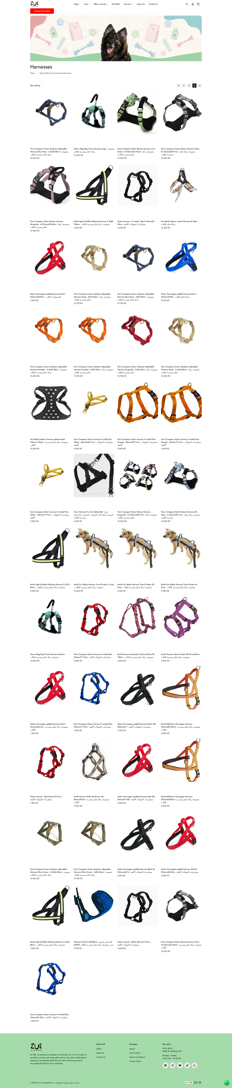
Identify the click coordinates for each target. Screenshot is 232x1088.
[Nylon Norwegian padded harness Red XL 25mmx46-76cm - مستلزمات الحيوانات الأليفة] (181, 838)
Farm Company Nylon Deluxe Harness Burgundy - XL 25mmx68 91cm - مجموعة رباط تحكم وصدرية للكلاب (137, 514)
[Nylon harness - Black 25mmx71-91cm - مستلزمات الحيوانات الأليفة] (137, 911)
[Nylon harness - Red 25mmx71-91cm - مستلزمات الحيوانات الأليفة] (50, 765)
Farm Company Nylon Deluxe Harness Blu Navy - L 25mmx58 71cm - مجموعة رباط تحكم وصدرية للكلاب (180, 514)
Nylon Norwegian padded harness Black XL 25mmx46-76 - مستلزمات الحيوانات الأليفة (136, 870)
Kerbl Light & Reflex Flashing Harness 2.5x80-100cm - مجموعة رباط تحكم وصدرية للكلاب (93, 223)
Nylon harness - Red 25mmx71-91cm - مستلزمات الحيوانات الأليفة (46, 798)
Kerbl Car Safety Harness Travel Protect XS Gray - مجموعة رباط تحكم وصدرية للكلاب (135, 586)
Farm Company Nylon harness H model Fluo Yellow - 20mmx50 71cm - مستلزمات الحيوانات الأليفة (93, 442)
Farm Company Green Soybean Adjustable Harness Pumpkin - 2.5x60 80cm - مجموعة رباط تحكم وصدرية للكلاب (48, 369)
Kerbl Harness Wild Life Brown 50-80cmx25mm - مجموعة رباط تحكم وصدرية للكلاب (91, 799)
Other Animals (100, 4)
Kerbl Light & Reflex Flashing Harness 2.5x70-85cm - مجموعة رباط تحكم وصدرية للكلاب (50, 586)
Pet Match (116, 4)
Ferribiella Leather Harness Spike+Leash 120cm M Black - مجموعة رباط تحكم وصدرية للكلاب (49, 442)
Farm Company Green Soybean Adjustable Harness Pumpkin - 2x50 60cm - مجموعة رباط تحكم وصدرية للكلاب (93, 369)
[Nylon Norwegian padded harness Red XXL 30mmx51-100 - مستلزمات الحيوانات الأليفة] (137, 765)
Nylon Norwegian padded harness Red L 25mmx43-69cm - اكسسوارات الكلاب (47, 295)
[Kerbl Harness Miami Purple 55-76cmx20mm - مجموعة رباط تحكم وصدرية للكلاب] (181, 623)
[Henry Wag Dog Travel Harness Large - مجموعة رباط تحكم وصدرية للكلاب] (94, 118)
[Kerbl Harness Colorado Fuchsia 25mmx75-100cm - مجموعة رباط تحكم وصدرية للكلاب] (137, 623)
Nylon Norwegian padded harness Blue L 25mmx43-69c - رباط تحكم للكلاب (179, 295)
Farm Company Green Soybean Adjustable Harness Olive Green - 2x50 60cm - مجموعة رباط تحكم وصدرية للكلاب (93, 872)
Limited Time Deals (42, 11)
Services (127, 4)
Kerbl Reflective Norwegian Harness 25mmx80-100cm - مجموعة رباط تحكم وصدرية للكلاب (180, 727)
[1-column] (178, 85)
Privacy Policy (135, 1061)
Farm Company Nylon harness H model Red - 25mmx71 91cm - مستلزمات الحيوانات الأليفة (93, 656)
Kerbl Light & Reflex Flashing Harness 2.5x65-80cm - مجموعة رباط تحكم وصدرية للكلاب (50, 943)
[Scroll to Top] (227, 1075)
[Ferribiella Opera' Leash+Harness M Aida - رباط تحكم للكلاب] (181, 190)
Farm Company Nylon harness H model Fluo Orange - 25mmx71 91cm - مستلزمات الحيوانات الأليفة (181, 442)
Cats (86, 4)
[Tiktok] (187, 1065)
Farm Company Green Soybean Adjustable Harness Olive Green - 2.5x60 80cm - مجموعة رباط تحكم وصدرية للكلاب (50, 872)
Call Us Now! (134, 1053)
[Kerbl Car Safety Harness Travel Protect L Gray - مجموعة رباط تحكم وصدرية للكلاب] (94, 553)
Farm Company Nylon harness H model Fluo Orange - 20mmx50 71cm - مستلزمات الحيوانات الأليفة (137, 442)
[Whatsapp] (194, 1065)
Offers (99, 1048)
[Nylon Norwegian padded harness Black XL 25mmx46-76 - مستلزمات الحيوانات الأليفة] (137, 838)
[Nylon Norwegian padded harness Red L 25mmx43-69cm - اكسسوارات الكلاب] (50, 263)
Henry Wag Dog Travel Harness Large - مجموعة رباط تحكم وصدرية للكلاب (94, 150)
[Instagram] (173, 1065)
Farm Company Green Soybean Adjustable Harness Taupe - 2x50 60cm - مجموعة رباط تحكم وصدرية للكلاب (92, 297)
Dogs (76, 4)
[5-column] (200, 85)
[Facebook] (165, 1065)
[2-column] (184, 85)
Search (132, 1048)
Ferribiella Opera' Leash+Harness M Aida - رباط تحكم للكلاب (179, 223)
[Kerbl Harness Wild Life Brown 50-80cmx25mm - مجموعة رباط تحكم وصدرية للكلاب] (94, 765)
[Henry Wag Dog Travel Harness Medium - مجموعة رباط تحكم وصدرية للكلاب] (50, 623)
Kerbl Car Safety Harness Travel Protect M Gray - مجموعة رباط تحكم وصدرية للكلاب (179, 586)
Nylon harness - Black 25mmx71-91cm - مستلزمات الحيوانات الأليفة (134, 943)
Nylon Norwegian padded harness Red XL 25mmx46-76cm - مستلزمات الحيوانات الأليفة (180, 870)
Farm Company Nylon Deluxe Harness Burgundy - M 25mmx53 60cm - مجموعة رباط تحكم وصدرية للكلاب (49, 224)
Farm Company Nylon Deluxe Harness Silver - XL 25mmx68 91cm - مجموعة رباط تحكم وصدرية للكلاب (180, 151)
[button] (198, 4)
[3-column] (189, 85)
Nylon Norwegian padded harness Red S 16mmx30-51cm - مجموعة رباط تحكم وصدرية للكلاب (49, 727)
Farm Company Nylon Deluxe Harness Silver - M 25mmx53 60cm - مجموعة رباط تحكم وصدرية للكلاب (181, 945)
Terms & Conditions (137, 1057)
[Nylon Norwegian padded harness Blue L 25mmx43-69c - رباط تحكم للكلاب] (181, 263)
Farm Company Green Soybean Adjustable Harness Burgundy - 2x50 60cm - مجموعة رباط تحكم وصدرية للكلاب (137, 369)
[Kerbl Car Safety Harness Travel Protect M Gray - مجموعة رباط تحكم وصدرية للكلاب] (181, 553)
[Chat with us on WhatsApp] (227, 1083)
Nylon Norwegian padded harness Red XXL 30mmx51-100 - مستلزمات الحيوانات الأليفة (136, 798)
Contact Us (153, 4)
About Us (141, 4)
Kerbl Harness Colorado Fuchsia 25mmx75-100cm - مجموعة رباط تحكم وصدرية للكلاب (136, 656)
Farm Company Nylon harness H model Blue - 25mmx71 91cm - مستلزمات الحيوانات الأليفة (93, 725)
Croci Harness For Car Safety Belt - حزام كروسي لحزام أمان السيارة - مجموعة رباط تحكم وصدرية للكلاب (93, 514)
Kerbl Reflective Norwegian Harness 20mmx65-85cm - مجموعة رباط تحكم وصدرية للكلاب (180, 799)
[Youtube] (180, 1065)
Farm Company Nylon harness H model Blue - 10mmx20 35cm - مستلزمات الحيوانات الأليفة (50, 1016)
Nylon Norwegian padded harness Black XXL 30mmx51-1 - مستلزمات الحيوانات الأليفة (136, 725)
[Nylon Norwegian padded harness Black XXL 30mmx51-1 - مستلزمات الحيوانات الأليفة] (137, 693)
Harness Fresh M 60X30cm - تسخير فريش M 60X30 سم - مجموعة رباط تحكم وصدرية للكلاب (93, 943)
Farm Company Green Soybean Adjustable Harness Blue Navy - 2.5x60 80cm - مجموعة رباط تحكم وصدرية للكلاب (49, 151)
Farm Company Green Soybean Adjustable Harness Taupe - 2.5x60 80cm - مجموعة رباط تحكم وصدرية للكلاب (180, 369)
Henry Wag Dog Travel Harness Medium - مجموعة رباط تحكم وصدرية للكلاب (48, 656)
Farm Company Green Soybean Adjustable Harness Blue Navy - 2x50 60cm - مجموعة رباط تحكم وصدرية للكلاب (135, 297)
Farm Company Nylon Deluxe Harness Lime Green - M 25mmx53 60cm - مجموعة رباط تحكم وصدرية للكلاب (136, 151)
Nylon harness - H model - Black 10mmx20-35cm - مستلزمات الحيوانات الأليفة (136, 223)
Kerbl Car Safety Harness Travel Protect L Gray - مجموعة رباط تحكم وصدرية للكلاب (94, 586)
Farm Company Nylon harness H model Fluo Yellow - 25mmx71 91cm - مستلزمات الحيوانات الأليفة (49, 514)
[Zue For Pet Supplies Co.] (34, 4)
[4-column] (194, 85)
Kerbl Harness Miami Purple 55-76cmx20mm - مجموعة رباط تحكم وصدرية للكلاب (181, 656)
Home (32, 73)
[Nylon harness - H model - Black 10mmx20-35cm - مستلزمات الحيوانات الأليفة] (137, 190)
